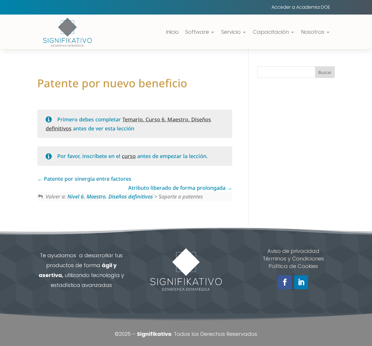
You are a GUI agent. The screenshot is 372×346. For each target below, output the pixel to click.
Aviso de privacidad (293, 251)
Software (197, 32)
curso (129, 155)
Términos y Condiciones (293, 258)
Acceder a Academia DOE (300, 7)
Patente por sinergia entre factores (86, 178)
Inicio (172, 32)
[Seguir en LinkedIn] (301, 282)
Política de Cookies (293, 266)
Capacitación (271, 32)
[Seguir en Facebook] (285, 282)
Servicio (231, 32)
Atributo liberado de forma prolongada (177, 187)
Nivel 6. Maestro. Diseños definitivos (110, 196)
